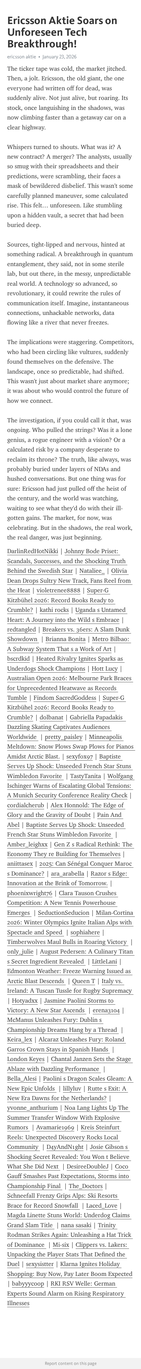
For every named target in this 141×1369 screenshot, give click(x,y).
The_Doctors (86, 1186)
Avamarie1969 (55, 1127)
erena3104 (106, 1010)
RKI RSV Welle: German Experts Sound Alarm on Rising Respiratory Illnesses (66, 1293)
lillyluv (72, 1088)
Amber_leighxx (27, 844)
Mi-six (61, 1244)
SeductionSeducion (63, 912)
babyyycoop (28, 1283)
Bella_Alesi (22, 1078)
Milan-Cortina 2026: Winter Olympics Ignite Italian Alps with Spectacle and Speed (71, 922)
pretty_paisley (63, 737)
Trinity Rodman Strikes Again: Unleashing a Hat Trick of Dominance (70, 1234)
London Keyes (25, 1059)
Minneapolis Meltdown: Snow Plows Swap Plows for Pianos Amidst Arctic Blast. (71, 746)
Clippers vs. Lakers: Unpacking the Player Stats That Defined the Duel (68, 1254)
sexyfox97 (79, 756)
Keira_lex (19, 1039)
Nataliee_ (92, 570)
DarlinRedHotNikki (32, 551)
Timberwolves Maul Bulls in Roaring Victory (67, 942)
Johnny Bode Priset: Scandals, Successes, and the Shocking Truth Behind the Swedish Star (67, 560)
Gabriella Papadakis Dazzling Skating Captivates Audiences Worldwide (66, 727)
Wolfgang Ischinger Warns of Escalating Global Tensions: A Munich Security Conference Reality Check (70, 785)
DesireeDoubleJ (87, 1166)
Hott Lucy (105, 668)
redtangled (21, 629)
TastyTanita (85, 776)
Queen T (83, 981)
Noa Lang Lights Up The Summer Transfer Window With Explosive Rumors (68, 1117)
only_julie (20, 951)
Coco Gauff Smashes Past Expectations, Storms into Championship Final (69, 1176)
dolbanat (51, 717)
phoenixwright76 (29, 893)
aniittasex (20, 863)
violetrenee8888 (58, 590)
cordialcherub (25, 805)
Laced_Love (101, 1205)
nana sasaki (76, 1225)
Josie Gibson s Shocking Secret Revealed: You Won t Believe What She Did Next (69, 1156)
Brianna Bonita (66, 639)
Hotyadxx (25, 1000)
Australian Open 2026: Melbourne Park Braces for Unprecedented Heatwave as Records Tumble (70, 687)
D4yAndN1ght (65, 1147)
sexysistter (40, 1264)
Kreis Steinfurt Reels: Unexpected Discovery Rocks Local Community (64, 1137)
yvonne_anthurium (32, 1107)
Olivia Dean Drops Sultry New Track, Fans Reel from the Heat (69, 580)
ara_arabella (67, 873)
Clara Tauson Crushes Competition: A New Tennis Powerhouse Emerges (62, 902)
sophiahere (85, 932)
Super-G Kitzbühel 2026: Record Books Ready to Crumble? (61, 600)
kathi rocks (54, 610)
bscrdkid (18, 658)
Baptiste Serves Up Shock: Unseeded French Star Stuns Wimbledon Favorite (70, 766)
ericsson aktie (21, 57)
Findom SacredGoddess (65, 697)
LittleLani (104, 961)
